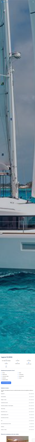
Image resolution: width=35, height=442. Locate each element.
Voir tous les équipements (6, 382)
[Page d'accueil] (4, 2)
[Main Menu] (33, 2)
